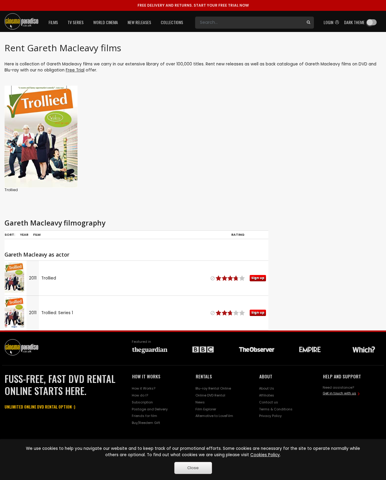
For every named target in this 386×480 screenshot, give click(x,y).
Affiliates (266, 395)
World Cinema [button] (105, 22)
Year (24, 234)
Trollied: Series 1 (57, 313)
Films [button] (53, 22)
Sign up (41, 170)
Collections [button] (172, 22)
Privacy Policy (270, 415)
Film (36, 234)
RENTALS (204, 376)
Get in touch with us (339, 393)
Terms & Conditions (276, 409)
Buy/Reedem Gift (146, 422)
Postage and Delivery (150, 409)
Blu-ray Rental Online (213, 388)
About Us (266, 388)
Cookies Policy (265, 455)
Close (193, 467)
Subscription (142, 402)
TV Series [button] (76, 22)
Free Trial (75, 70)
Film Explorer (205, 409)
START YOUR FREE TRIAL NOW (193, 5)
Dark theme (354, 22)
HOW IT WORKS (146, 376)
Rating (238, 234)
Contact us (268, 402)
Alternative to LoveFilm (214, 415)
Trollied (11, 189)
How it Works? (143, 388)
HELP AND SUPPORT (342, 376)
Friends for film (144, 415)
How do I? (140, 395)
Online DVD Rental (210, 395)
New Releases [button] (139, 22)
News (200, 402)
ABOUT (265, 376)
